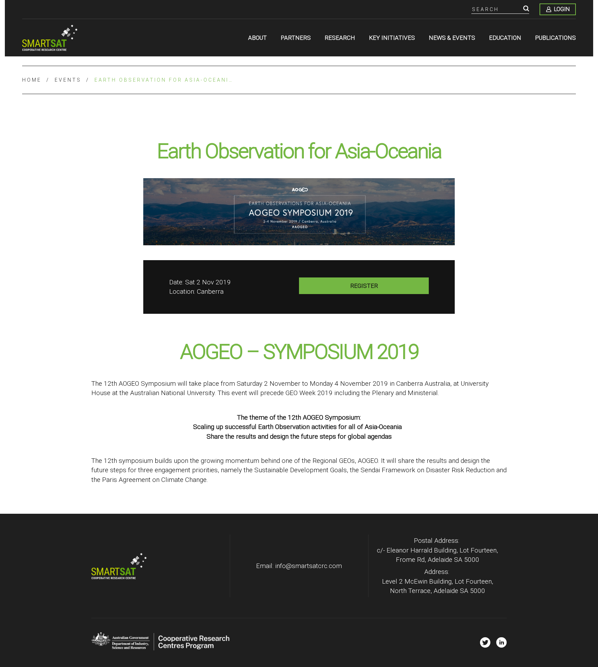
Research (340, 37)
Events (68, 80)
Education (505, 37)
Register (364, 285)
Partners (296, 37)
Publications (555, 37)
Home (32, 80)
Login (562, 9)
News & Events (452, 37)
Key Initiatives (392, 37)
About (257, 37)
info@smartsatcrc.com (308, 566)
